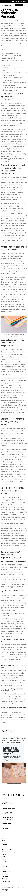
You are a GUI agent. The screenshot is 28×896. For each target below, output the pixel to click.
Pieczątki (4, 869)
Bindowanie (4, 873)
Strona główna (5, 828)
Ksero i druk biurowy (6, 849)
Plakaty (3, 856)
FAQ (3, 838)
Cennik (3, 833)
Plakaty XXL (4, 859)
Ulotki (3, 864)
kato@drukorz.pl (7, 814)
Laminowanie (5, 876)
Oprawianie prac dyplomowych (9, 851)
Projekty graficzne (6, 881)
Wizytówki (4, 854)
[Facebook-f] (3, 890)
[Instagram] (6, 890)
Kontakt (3, 836)
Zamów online (5, 840)
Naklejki (4, 861)
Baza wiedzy (5, 831)
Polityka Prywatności (21, 887)
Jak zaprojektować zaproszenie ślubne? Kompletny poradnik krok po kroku (11, 750)
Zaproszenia (5, 866)
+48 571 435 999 (7, 812)
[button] (25, 5)
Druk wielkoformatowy (7, 871)
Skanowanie (4, 878)
